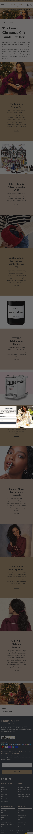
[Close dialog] (32, 406)
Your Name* (2, 413)
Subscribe (8, 422)
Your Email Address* (3, 416)
